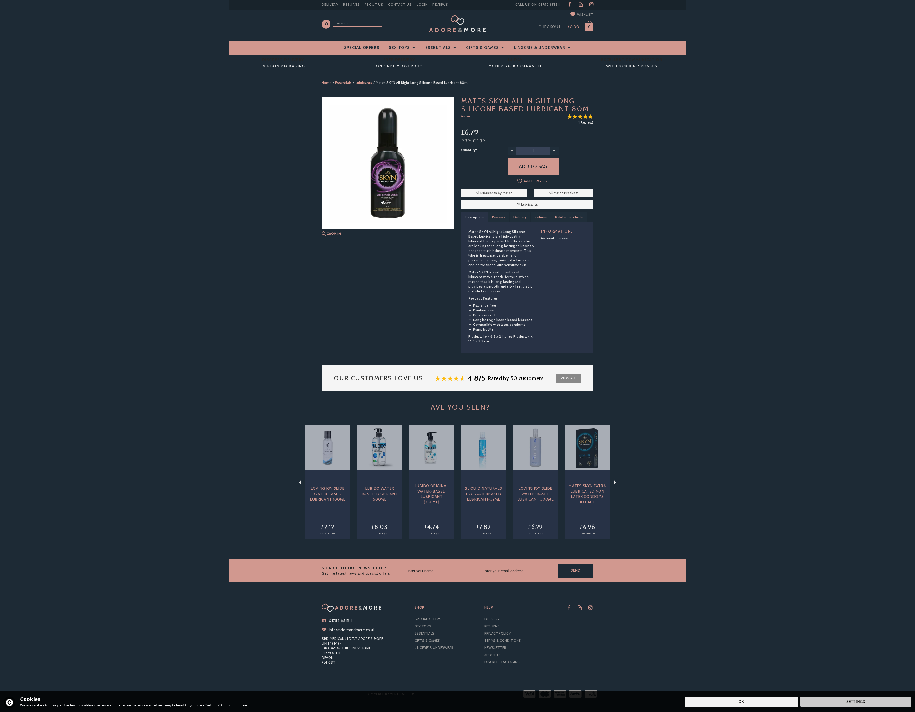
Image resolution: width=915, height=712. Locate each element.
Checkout (550, 27)
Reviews (440, 4)
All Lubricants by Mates (494, 193)
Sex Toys (423, 626)
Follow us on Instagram (591, 4)
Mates (466, 116)
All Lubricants (527, 204)
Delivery (520, 217)
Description (474, 217)
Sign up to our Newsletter (356, 570)
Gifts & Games (427, 640)
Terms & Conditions (502, 640)
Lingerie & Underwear (434, 648)
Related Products (569, 217)
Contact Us (400, 4)
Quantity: (469, 150)
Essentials (425, 633)
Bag (587, 26)
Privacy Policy (497, 633)
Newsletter (495, 648)
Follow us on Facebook (570, 4)
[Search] (326, 24)
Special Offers (428, 619)
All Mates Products (564, 193)
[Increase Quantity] (554, 151)
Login (422, 4)
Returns (541, 217)
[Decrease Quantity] (512, 151)
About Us (493, 655)
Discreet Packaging (502, 662)
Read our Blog (581, 4)
